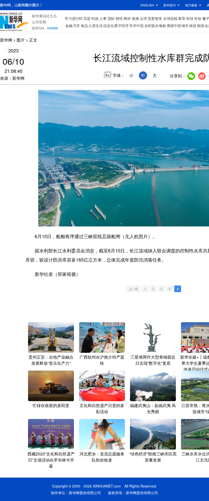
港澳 (135, 18)
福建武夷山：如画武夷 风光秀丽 (153, 408)
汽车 (76, 25)
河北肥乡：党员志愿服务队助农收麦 (102, 457)
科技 (189, 18)
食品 (84, 25)
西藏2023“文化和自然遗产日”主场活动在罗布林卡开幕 (51, 460)
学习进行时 (74, 18)
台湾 (143, 18)
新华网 (6, 40)
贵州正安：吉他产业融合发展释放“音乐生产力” (51, 360)
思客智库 (155, 18)
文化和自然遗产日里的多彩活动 (102, 408)
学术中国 (136, 25)
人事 (103, 18)
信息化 (108, 25)
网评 (127, 18)
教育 (181, 18)
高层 (86, 18)
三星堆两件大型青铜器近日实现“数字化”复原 (152, 360)
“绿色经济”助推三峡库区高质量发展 (153, 457)
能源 (200, 25)
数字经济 (121, 25)
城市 (185, 25)
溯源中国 (174, 25)
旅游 (192, 25)
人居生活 (95, 25)
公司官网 (39, 21)
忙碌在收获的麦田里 (51, 405)
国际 (111, 18)
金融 (68, 25)
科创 (197, 18)
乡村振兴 (151, 25)
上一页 (133, 289)
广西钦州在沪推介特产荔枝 (102, 360)
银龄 (162, 25)
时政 (95, 18)
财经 (119, 18)
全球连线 (170, 18)
